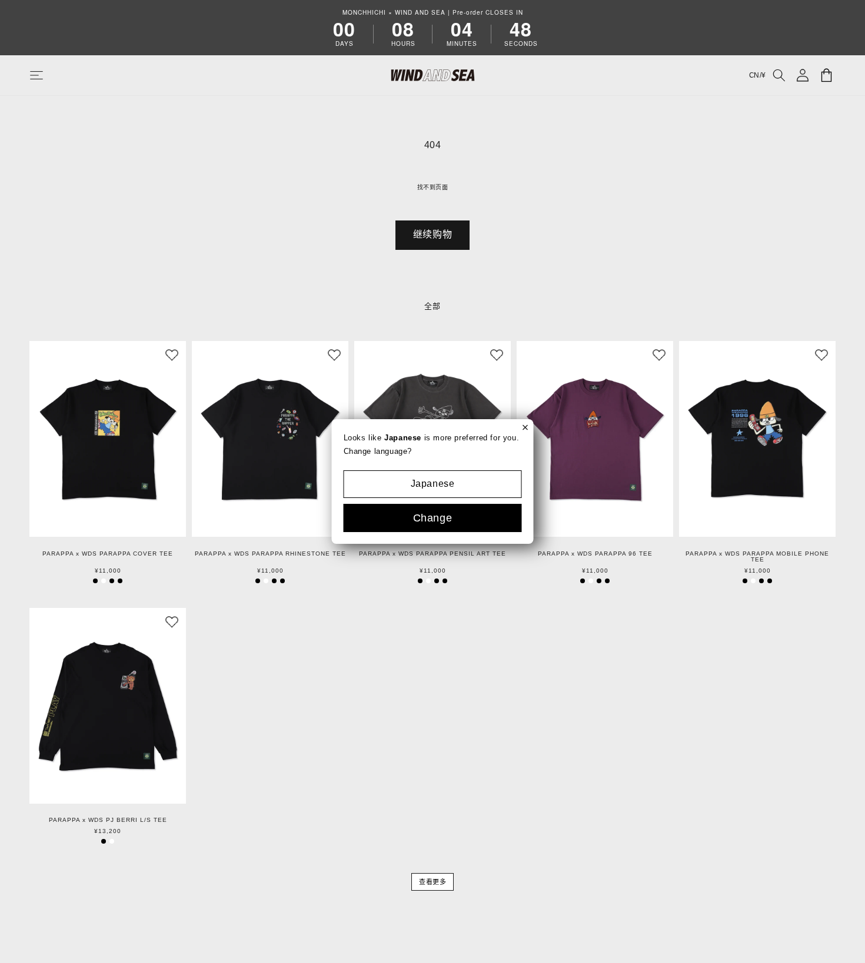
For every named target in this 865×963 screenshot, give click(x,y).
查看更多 (432, 881)
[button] (48, 75)
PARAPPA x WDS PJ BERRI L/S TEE (108, 820)
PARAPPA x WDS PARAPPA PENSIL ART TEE (432, 554)
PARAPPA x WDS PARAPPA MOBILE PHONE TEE (757, 557)
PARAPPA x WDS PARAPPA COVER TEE (107, 554)
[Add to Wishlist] (172, 355)
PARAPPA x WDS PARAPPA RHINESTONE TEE (270, 554)
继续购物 (432, 234)
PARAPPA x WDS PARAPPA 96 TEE (595, 554)
